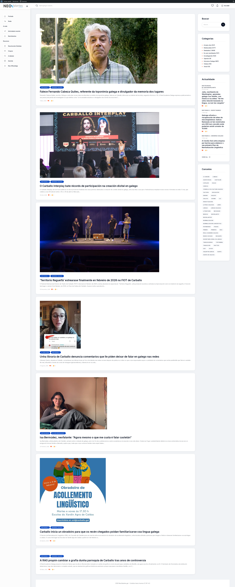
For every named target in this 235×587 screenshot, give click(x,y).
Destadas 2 (44, 87)
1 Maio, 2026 (43, 100)
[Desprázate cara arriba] (232, 582)
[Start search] (37, 5)
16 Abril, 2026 (43, 195)
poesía (216, 226)
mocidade (217, 211)
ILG (220, 198)
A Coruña (206, 176)
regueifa (219, 236)
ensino (205, 195)
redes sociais (208, 236)
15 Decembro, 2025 (45, 289)
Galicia (205, 198)
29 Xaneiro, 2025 (44, 541)
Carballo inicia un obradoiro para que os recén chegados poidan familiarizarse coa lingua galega (99, 531)
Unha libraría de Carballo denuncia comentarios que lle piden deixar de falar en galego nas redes (99, 356)
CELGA (214, 183)
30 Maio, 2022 (43, 569)
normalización (208, 220)
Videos (206, 64)
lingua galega (216, 208)
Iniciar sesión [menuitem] (7, 1)
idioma (213, 198)
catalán (206, 183)
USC (204, 248)
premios (214, 229)
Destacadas (45, 433)
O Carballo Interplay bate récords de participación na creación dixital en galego (89, 186)
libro (219, 204)
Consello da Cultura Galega (213, 189)
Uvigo (211, 248)
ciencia (205, 186)
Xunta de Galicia (209, 254)
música (205, 214)
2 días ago (204, 112)
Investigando (208, 56)
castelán (218, 180)
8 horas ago (205, 89)
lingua (205, 208)
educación (215, 192)
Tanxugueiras (208, 242)
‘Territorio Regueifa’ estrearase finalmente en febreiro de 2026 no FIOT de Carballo (91, 280)
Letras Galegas (208, 204)
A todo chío (45, 352)
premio (205, 229)
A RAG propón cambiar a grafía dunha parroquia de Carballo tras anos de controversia (93, 560)
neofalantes (207, 217)
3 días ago (205, 138)
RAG (221, 229)
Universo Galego (57, 87)
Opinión (206, 58)
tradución (206, 245)
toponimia (219, 242)
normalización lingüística (212, 223)
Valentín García (208, 251)
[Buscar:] (213, 24)
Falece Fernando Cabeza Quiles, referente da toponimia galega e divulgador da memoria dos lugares (102, 91)
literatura (207, 211)
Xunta (219, 251)
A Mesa (215, 176)
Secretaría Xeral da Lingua (212, 239)
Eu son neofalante (58, 433)
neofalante (215, 214)
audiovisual (207, 180)
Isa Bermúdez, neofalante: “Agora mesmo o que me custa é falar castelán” (86, 437)
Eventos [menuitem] (24, 1)
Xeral (205, 66)
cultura (206, 192)
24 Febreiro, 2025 (44, 446)
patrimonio (207, 226)
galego (213, 195)
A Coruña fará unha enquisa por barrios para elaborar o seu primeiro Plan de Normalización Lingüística (213, 144)
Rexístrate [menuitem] (15, 1)
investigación (208, 201)
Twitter (216, 245)
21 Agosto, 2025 (44, 365)
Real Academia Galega (210, 233)
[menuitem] (1, 1)
